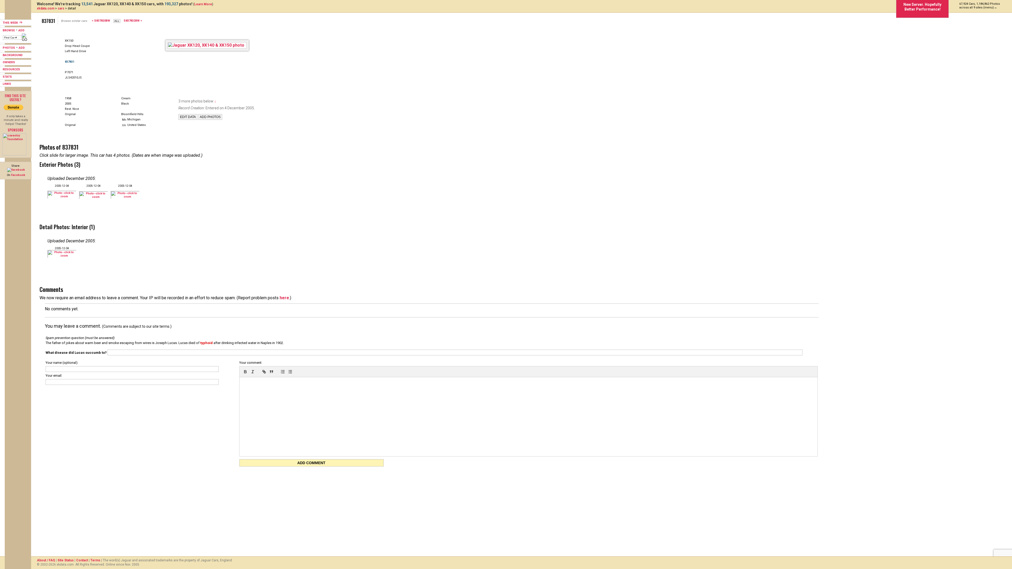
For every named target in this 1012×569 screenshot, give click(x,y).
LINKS (7, 84)
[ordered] (282, 372)
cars (61, 8)
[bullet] (290, 372)
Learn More (203, 4)
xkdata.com (45, 8)
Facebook (18, 175)
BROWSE (9, 30)
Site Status (65, 560)
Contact (82, 560)
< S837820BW (101, 20)
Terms (95, 560)
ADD (21, 30)
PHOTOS (9, 48)
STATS (7, 77)
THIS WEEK (11, 22)
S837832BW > (133, 20)
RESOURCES (11, 69)
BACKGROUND (13, 55)
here (284, 297)
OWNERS (9, 62)
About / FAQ (46, 560)
